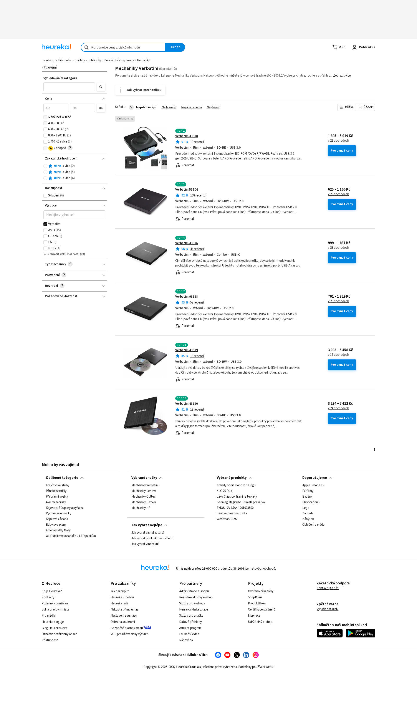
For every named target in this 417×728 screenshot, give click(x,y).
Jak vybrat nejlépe (146, 525)
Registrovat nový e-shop (196, 597)
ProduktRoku (257, 603)
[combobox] (123, 47)
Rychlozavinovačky (58, 513)
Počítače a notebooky (88, 60)
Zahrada (307, 513)
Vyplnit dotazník (327, 609)
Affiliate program (190, 628)
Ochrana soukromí (123, 622)
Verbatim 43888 (186, 136)
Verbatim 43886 (186, 243)
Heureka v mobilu (122, 597)
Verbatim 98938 (186, 296)
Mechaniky (143, 60)
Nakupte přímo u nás (124, 609)
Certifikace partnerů (261, 609)
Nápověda (186, 640)
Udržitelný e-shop (260, 622)
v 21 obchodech (338, 141)
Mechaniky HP (141, 508)
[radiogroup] (74, 172)
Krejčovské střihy (57, 485)
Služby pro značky (191, 615)
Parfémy (307, 491)
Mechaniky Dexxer (143, 502)
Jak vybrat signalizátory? (147, 533)
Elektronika (64, 60)
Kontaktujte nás (328, 588)
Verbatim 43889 (186, 350)
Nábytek (308, 519)
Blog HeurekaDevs (54, 628)
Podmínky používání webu (255, 667)
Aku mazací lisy (56, 502)
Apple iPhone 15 (313, 485)
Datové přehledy (190, 622)
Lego (305, 508)
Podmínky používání (55, 603)
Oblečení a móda (313, 525)
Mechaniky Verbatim (145, 485)
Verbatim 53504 (186, 189)
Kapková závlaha (57, 519)
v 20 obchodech (338, 301)
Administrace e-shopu (194, 591)
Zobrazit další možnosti (63, 254)
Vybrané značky (144, 477)
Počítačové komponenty (119, 60)
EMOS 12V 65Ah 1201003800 (235, 508)
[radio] (45, 166)
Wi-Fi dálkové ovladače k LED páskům (71, 536)
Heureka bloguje (53, 622)
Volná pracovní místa (55, 609)
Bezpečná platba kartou (127, 628)
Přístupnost (50, 640)
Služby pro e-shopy (192, 603)
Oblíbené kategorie (62, 477)
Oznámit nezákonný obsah (59, 634)
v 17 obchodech (338, 355)
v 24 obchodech (338, 408)
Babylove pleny (56, 525)
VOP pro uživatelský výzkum (129, 634)
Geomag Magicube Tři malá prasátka (241, 502)
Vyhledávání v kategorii (60, 78)
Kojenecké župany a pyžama (65, 508)
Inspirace (254, 615)
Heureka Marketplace (193, 609)
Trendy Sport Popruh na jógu (236, 485)
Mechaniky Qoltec (143, 497)
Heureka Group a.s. (189, 667)
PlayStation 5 (311, 502)
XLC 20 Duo (224, 491)
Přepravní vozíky (57, 497)
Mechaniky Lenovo (144, 491)
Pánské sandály (56, 491)
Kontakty (48, 597)
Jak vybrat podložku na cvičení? (152, 538)
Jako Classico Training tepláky (237, 497)
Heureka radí (119, 603)
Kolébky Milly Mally (58, 530)
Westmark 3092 (227, 519)
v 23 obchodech (338, 248)
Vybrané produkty (232, 477)
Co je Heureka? (52, 591)
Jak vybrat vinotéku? (145, 544)
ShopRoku (255, 597)
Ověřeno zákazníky (260, 591)
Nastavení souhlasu (124, 615)
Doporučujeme (314, 477)
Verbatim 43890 (186, 403)
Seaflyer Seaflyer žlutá (232, 513)
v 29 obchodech (338, 194)
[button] (69, 86)
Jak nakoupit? (120, 591)
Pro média (48, 615)
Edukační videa (189, 634)
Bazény (307, 497)
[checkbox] (45, 117)
